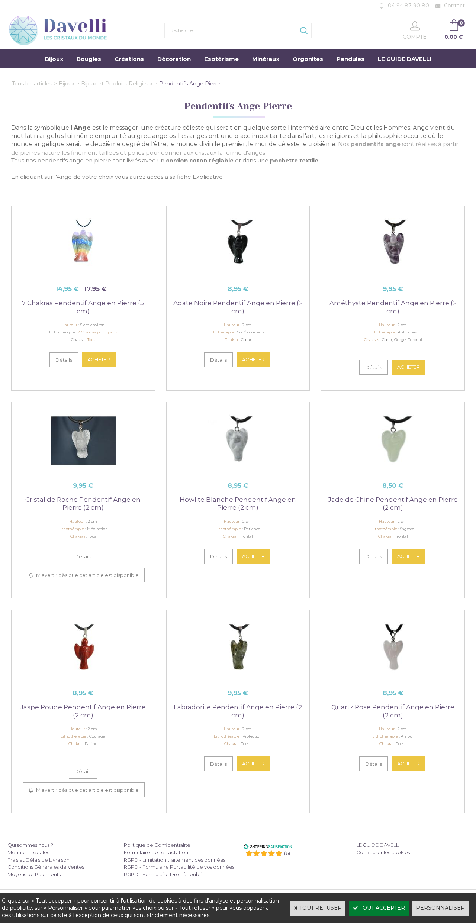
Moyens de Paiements (34, 874)
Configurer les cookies (383, 852)
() (287, 853)
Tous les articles (32, 83)
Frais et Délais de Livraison (38, 860)
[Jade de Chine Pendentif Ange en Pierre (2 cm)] (392, 471)
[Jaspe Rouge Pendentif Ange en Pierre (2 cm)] (83, 679)
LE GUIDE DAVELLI (404, 58)
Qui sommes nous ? (30, 845)
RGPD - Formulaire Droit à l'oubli (163, 874)
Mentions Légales (28, 852)
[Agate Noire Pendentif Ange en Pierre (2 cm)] (237, 275)
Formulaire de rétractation (156, 852)
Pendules (350, 58)
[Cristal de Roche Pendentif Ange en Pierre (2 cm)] (83, 471)
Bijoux (54, 58)
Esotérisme (221, 58)
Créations (129, 58)
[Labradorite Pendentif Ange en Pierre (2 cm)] (237, 679)
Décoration (174, 58)
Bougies (89, 58)
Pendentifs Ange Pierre (190, 83)
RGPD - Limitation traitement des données (174, 860)
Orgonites (308, 58)
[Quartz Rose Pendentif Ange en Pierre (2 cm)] (392, 679)
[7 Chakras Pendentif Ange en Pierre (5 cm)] (83, 275)
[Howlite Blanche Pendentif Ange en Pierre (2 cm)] (237, 471)
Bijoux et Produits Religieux (116, 83)
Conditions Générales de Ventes (45, 867)
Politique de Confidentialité (157, 845)
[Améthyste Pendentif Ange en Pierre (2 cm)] (392, 275)
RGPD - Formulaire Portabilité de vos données (179, 867)
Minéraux (265, 58)
